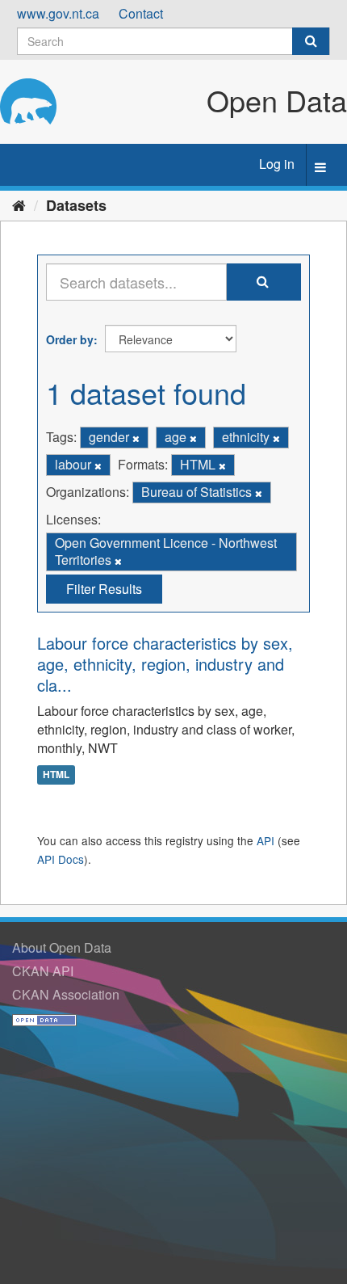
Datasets (76, 205)
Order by (70, 339)
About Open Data (61, 947)
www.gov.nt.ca (58, 13)
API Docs (60, 859)
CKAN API (42, 971)
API (265, 840)
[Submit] (310, 41)
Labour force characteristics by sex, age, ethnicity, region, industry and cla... (165, 664)
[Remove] (136, 438)
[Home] (19, 204)
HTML (56, 774)
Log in (277, 163)
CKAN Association (65, 994)
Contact (141, 13)
